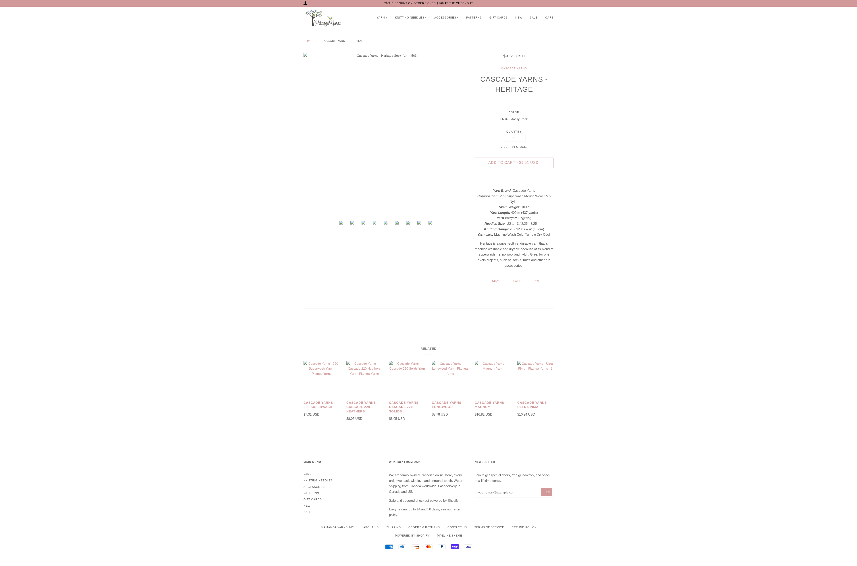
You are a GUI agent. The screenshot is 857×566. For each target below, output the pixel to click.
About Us (371, 527)
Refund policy (524, 527)
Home (308, 41)
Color (514, 112)
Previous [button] (310, 135)
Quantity (514, 131)
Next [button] (461, 135)
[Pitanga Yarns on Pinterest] (438, 558)
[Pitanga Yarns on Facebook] (419, 558)
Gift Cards (498, 17)
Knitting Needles (409, 17)
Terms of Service (489, 527)
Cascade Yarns (514, 68)
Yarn (381, 17)
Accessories (445, 17)
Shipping (393, 527)
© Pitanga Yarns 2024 (338, 527)
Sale (534, 17)
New (518, 17)
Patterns (474, 17)
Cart (549, 17)
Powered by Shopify (412, 535)
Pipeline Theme (449, 535)
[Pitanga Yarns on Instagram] (429, 558)
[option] (386, 135)
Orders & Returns (424, 527)
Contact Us (457, 527)
